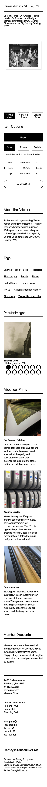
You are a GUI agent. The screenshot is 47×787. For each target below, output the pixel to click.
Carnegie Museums (19, 770)
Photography (10, 276)
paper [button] (23, 137)
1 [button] (8, 367)
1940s (7, 289)
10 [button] (26, 372)
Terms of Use (9, 759)
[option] (23, 344)
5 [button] (32, 367)
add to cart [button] (23, 184)
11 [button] (32, 372)
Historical (37, 269)
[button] (23, 162)
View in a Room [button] (23, 116)
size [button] (9, 147)
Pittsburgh (9, 296)
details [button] (37, 147)
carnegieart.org (11, 690)
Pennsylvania (28, 283)
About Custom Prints (14, 702)
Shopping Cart (11, 712)
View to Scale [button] (37, 116)
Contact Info (10, 709)
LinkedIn (8, 731)
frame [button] (23, 147)
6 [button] (38, 367)
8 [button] (14, 372)
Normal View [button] (9, 116)
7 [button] (8, 372)
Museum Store (11, 693)
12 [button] (38, 372)
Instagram (9, 721)
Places (35, 276)
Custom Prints (11, 15)
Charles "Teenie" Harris (16, 269)
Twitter (7, 728)
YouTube (8, 734)
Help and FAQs (11, 705)
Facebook (8, 724)
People (24, 276)
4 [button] (26, 367)
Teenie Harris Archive (29, 296)
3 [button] (20, 367)
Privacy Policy (22, 759)
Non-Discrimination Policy (18, 760)
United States (11, 283)
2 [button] (14, 367)
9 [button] (20, 372)
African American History (27, 289)
